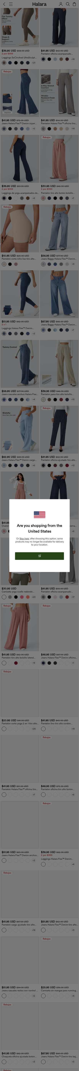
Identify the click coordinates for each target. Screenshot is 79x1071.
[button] (39, 514)
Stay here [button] (24, 538)
